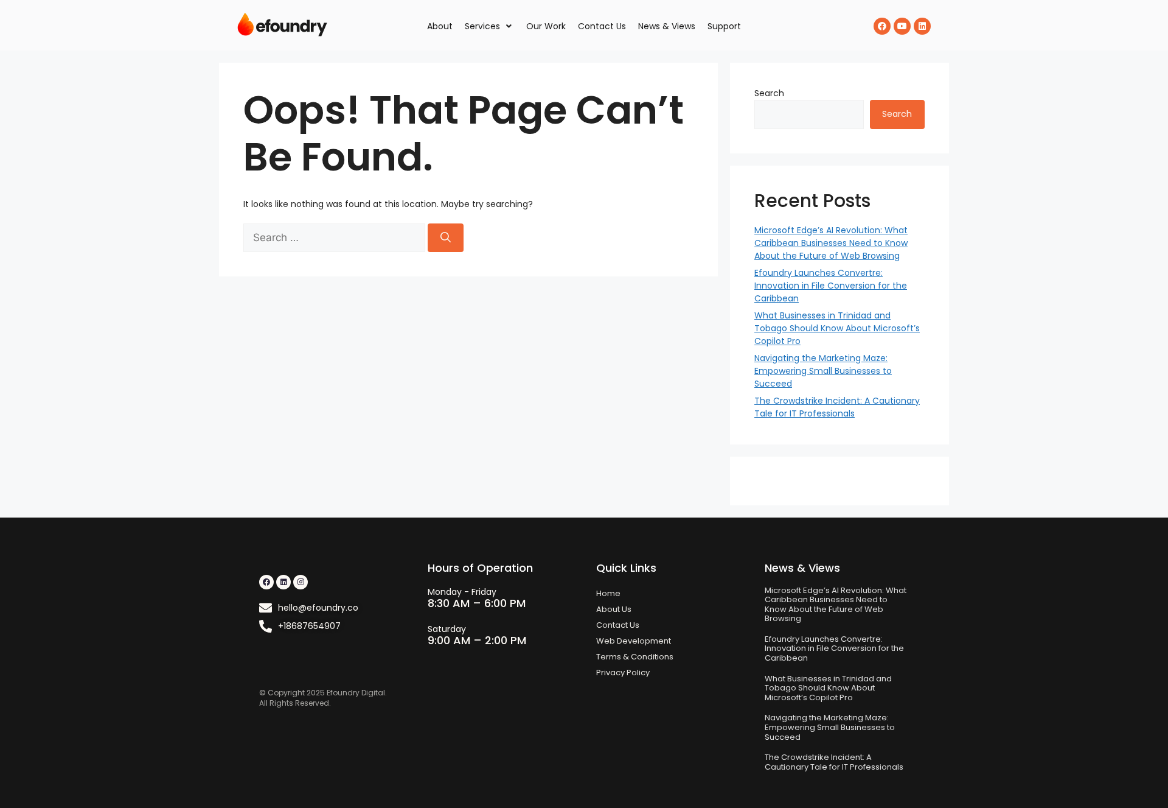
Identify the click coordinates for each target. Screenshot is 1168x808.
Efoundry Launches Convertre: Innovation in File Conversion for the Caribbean (830, 285)
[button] (489, 26)
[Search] (446, 238)
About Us (613, 609)
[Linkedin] (922, 26)
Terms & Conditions (634, 656)
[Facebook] (882, 26)
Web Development (633, 641)
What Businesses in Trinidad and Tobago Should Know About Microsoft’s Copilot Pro (837, 328)
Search (769, 93)
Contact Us (617, 625)
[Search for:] (335, 238)
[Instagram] (300, 582)
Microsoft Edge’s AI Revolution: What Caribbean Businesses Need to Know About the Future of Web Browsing (831, 243)
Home (608, 593)
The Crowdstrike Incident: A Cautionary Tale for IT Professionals (837, 407)
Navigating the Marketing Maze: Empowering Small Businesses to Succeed (823, 371)
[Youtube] (902, 26)
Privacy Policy (623, 672)
